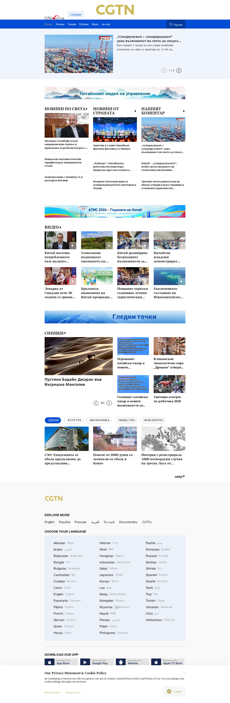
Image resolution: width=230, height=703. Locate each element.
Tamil (153, 588)
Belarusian (68, 556)
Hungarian (112, 556)
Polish (108, 626)
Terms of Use (73, 692)
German (64, 620)
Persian (109, 620)
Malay (113, 594)
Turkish (155, 601)
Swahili (157, 581)
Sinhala (155, 568)
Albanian (64, 543)
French (64, 613)
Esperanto (67, 601)
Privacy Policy (52, 692)
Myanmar (115, 607)
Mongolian (112, 601)
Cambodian (64, 575)
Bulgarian (67, 568)
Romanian (158, 549)
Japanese (111, 575)
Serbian (156, 562)
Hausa (62, 633)
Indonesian (115, 562)
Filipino (64, 607)
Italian (109, 568)
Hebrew (109, 543)
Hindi (106, 549)
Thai (152, 594)
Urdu (152, 613)
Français (80, 522)
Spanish (157, 575)
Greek (64, 626)
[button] (163, 70)
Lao (105, 588)
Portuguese (114, 633)
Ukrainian (159, 607)
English (49, 522)
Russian (157, 556)
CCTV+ (147, 522)
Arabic (63, 549)
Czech (62, 588)
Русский (109, 522)
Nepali (108, 613)
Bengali (62, 562)
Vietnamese (160, 620)
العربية (95, 522)
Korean (109, 581)
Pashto (154, 543)
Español (64, 522)
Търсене (178, 24)
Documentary (128, 522)
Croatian (65, 581)
